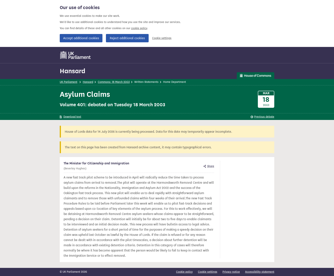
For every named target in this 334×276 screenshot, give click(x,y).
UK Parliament (68, 82)
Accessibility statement (259, 271)
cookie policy (139, 28)
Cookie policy (184, 271)
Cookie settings (161, 38)
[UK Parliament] (75, 55)
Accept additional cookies (81, 38)
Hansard (72, 71)
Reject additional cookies (127, 38)
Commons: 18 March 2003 (114, 82)
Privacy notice (231, 271)
